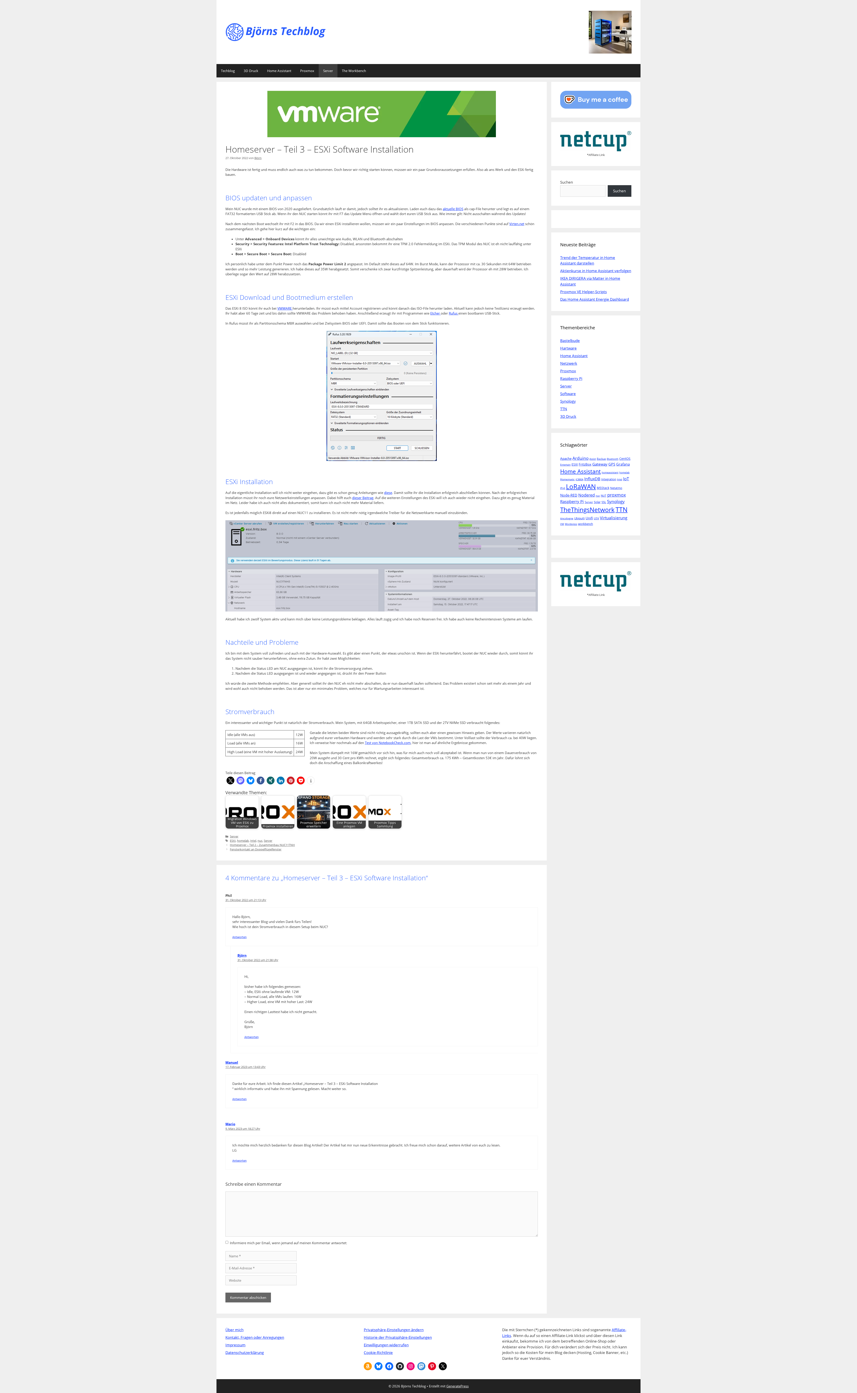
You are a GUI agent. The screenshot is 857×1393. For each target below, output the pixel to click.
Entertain (565, 464)
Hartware (568, 348)
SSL (603, 502)
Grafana (623, 464)
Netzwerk (568, 363)
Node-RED (568, 495)
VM (562, 524)
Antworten (239, 937)
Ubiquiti (579, 518)
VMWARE (285, 308)
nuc (260, 841)
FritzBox (585, 464)
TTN (563, 408)
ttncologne (566, 518)
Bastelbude (570, 340)
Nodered (586, 495)
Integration (608, 479)
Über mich (234, 1329)
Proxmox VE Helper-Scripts (583, 291)
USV (596, 518)
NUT (603, 496)
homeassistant (610, 472)
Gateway (599, 464)
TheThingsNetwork (587, 509)
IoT (626, 479)
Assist (592, 458)
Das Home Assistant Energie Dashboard (594, 299)
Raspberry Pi (571, 378)
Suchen (566, 182)
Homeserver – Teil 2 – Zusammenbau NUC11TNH (262, 845)
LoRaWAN (581, 486)
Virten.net (516, 224)
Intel (253, 841)
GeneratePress (457, 1386)
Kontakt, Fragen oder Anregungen (254, 1337)
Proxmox (307, 70)
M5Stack (603, 488)
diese (388, 492)
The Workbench (354, 70)
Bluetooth (612, 458)
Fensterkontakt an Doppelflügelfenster (255, 849)
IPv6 (562, 488)
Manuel (231, 1062)
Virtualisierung (613, 517)
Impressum (235, 1344)
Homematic (567, 479)
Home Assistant (279, 70)
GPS (611, 464)
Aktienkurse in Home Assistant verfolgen (595, 270)
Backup (601, 459)
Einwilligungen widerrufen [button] (386, 1344)
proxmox (616, 495)
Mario (230, 1124)
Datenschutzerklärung (244, 1352)
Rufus (453, 313)
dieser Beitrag (362, 497)
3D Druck (251, 70)
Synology (568, 401)
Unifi (589, 518)
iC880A (579, 479)
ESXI (233, 841)
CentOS (624, 458)
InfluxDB (592, 478)
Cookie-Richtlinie (378, 1352)
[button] (230, 780)
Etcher (435, 313)
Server (328, 70)
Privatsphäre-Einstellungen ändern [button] (394, 1329)
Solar (597, 502)
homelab (243, 841)
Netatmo (616, 488)
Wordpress (571, 524)
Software (568, 393)
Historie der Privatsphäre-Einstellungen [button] (398, 1337)
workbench (585, 524)
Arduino (580, 458)
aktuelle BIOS (453, 209)
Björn (242, 955)
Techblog (228, 70)
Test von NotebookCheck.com (388, 742)
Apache (566, 458)
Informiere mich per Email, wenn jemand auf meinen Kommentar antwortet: (288, 1243)
